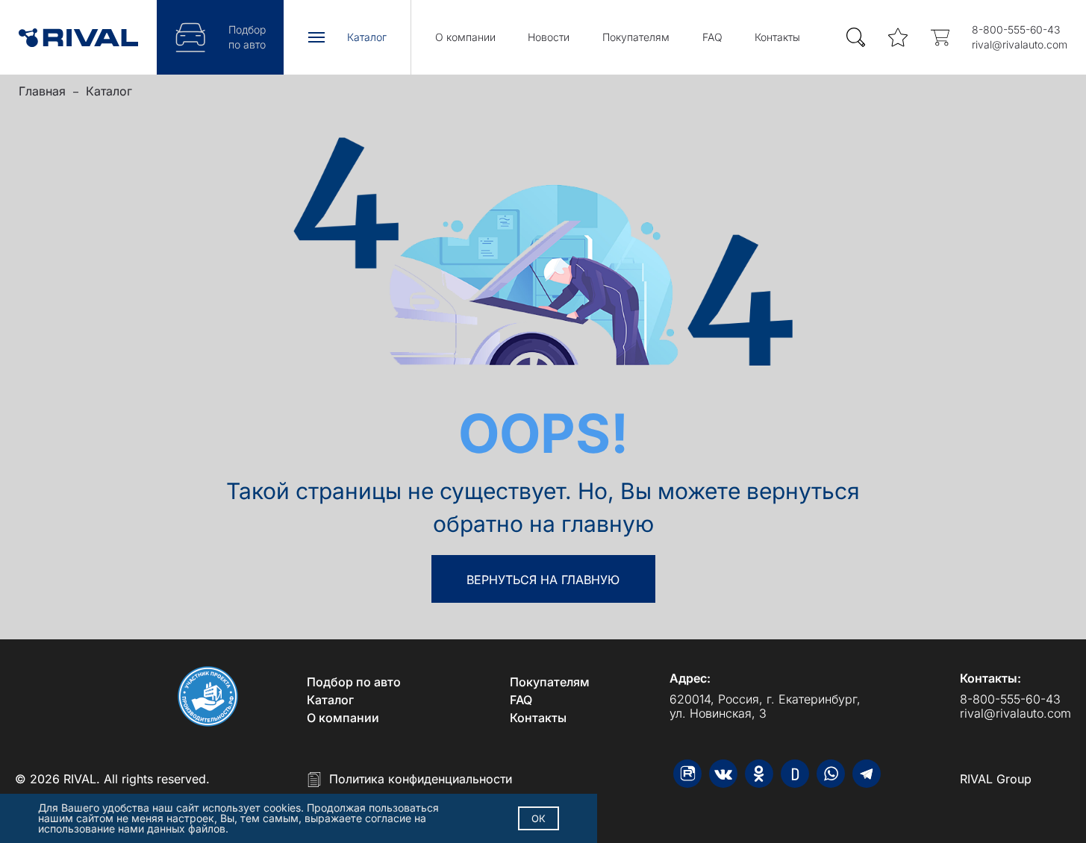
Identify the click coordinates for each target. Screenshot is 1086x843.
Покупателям (636, 37)
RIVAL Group (996, 778)
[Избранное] (898, 38)
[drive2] (795, 773)
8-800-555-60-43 (1016, 29)
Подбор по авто (354, 681)
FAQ (712, 37)
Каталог (109, 91)
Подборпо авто (247, 37)
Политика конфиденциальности (420, 778)
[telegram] (866, 773)
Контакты (777, 37)
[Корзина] (939, 38)
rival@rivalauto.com (1019, 44)
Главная (42, 91)
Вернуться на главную (543, 579)
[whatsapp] (831, 773)
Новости (548, 37)
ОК (538, 818)
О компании (465, 37)
